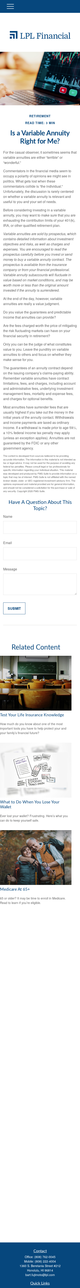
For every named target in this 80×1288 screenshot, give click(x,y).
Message (10, 569)
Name (7, 516)
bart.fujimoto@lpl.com (40, 1275)
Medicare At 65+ (15, 889)
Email (7, 542)
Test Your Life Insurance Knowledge (32, 715)
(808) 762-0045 (44, 1257)
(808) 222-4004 (45, 1261)
